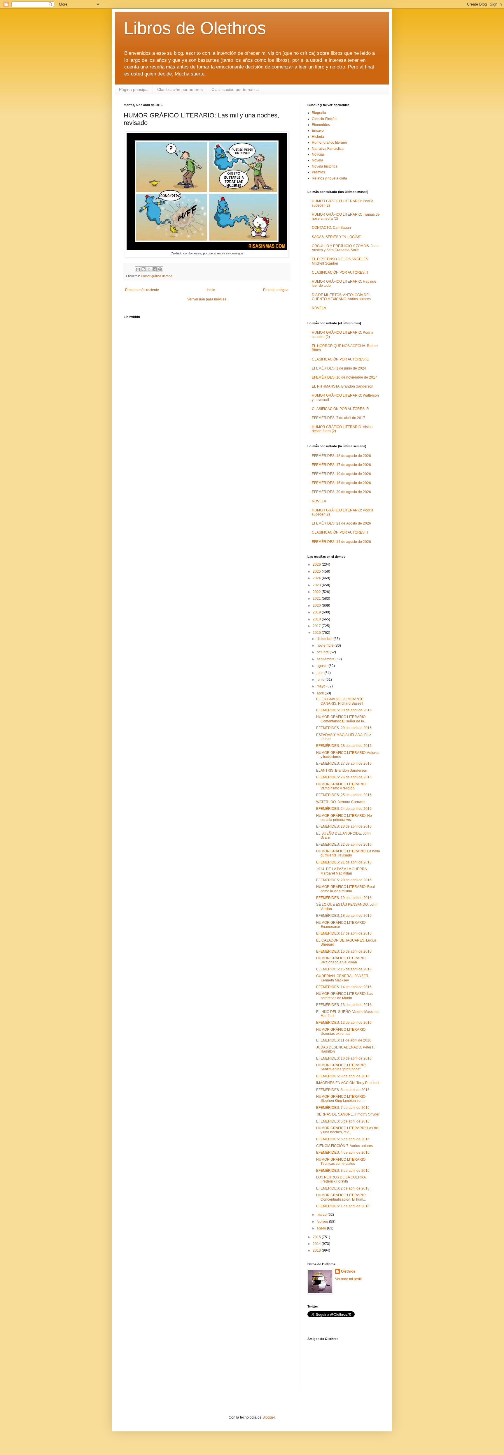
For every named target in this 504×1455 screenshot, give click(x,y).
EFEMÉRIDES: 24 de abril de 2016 (344, 809)
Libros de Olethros (195, 28)
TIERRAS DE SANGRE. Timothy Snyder (347, 1114)
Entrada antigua (275, 290)
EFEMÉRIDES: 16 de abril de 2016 (344, 951)
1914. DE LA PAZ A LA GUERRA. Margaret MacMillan (342, 871)
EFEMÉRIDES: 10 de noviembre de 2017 (344, 377)
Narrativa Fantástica (328, 149)
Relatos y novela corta (329, 178)
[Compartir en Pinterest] (160, 269)
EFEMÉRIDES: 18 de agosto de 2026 (341, 456)
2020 (317, 606)
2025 (317, 571)
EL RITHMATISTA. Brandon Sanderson (342, 386)
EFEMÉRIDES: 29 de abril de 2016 (344, 728)
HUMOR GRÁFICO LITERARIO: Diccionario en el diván (341, 960)
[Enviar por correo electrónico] (138, 269)
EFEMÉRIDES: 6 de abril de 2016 (343, 1121)
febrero (323, 1222)
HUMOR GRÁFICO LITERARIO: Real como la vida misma (345, 889)
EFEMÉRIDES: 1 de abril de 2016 (343, 1206)
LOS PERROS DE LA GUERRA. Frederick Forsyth (341, 1179)
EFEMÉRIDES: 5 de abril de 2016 (343, 1139)
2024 (317, 578)
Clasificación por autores (180, 89)
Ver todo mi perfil (348, 1279)
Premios (318, 172)
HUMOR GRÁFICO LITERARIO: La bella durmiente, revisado (348, 853)
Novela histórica (324, 166)
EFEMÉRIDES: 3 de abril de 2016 (343, 1171)
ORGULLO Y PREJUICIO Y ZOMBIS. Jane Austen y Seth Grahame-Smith (345, 248)
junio (321, 680)
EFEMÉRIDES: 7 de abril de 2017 (338, 418)
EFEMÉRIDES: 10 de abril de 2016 (344, 1058)
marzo (322, 1215)
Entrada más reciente (142, 290)
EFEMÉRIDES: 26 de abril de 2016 (344, 777)
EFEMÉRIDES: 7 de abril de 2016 (343, 1108)
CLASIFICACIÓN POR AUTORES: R (340, 409)
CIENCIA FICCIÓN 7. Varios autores (344, 1146)
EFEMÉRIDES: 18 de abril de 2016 (344, 916)
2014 (317, 1244)
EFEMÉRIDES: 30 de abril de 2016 (344, 710)
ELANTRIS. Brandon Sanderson (341, 770)
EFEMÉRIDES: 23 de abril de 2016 (344, 826)
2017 (317, 626)
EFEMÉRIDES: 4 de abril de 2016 (343, 1152)
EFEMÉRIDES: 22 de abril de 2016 (344, 844)
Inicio (211, 290)
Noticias (318, 154)
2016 (317, 633)
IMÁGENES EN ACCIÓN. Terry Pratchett (347, 1083)
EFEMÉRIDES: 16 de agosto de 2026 (341, 483)
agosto (322, 666)
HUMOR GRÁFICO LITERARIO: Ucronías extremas (341, 1032)
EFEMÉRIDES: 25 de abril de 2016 (344, 795)
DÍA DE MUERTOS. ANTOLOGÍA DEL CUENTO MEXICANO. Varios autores (341, 297)
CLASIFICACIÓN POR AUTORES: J (340, 272)
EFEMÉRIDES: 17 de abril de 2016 (344, 933)
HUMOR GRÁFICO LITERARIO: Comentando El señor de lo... (341, 719)
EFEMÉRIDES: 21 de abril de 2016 (344, 862)
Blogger (268, 1417)
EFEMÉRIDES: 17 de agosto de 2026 (341, 465)
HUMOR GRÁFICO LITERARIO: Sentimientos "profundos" (341, 1067)
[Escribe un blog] (143, 269)
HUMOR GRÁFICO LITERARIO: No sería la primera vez (344, 818)
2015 (317, 1237)
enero (322, 1228)
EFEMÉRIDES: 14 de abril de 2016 (344, 987)
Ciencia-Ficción (324, 119)
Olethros (348, 1271)
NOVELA (319, 308)
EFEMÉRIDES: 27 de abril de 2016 (344, 763)
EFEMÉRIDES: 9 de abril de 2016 (343, 1076)
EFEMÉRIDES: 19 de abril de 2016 (344, 898)
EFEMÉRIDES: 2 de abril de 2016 (343, 1188)
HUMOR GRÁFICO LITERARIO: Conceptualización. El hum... (341, 1197)
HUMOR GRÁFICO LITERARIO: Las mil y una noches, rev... (347, 1130)
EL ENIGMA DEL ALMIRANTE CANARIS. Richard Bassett (339, 701)
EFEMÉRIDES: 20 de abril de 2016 (344, 880)
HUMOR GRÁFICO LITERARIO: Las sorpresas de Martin (344, 996)
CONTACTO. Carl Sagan (331, 228)
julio (320, 673)
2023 (317, 585)
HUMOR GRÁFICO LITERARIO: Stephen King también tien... (341, 1099)
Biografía (319, 113)
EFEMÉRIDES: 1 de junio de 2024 (339, 368)
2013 (317, 1250)
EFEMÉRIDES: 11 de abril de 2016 (343, 1040)
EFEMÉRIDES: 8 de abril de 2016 (343, 1090)
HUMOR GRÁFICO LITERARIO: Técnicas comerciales (341, 1161)
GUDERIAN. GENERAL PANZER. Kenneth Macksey (342, 978)
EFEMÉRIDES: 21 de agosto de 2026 (341, 523)
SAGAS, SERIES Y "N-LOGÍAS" (336, 237)
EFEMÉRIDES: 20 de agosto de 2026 (341, 492)
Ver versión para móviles (206, 299)
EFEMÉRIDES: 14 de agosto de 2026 (341, 542)
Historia (318, 137)
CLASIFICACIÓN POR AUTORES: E (340, 359)
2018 (317, 619)
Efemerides (321, 125)
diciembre (325, 639)
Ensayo (318, 131)
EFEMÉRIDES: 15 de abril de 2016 (344, 969)
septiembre (326, 659)
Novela (317, 160)
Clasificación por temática (235, 89)
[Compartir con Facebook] (155, 269)
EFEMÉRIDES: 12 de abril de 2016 (344, 1023)
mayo (321, 686)
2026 (317, 564)
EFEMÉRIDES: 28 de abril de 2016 (344, 746)
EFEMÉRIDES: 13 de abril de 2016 (344, 1005)
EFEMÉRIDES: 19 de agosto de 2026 (341, 474)
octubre (323, 652)
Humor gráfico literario (156, 276)
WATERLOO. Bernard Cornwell (340, 802)
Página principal (133, 89)
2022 (317, 592)
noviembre (326, 645)
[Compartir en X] (149, 269)
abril (321, 693)
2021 (317, 599)
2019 (317, 612)
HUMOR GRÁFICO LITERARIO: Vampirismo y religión (341, 786)
